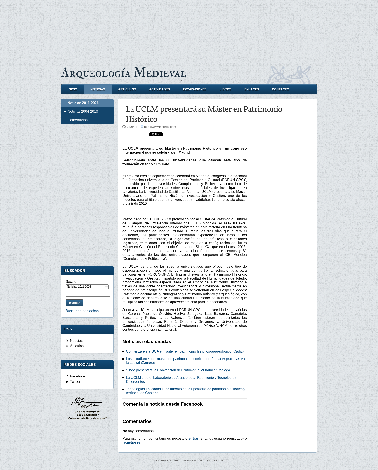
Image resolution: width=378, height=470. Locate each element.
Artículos (127, 89)
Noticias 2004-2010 (83, 111)
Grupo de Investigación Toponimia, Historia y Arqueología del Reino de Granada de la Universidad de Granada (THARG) (87, 408)
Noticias (97, 89)
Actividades (159, 89)
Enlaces (251, 89)
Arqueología (124, 73)
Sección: (72, 281)
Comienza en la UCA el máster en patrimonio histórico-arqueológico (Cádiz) (185, 351)
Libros (225, 89)
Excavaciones (194, 89)
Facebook (78, 376)
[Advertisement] (189, 30)
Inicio (72, 89)
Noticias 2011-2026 (83, 103)
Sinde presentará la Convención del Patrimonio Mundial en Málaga (178, 370)
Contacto (280, 89)
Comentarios (78, 120)
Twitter (75, 381)
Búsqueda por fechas (82, 311)
